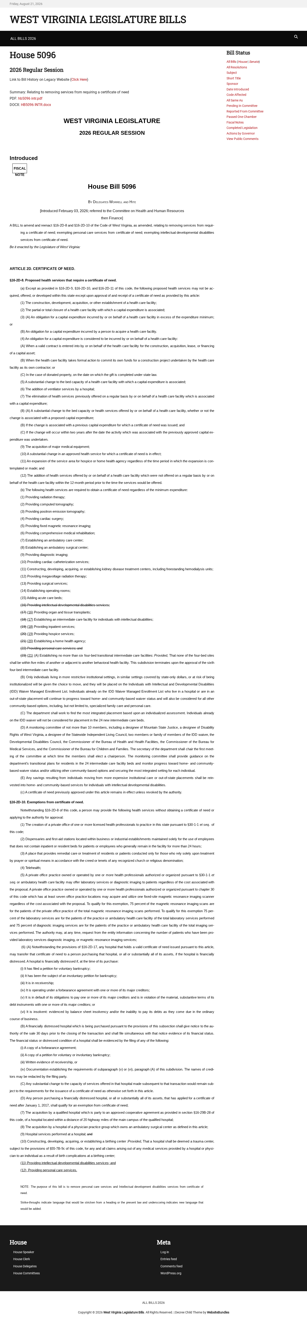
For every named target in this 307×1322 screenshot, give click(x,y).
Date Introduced (238, 89)
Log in (164, 1252)
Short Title (234, 78)
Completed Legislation (242, 128)
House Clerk (21, 1259)
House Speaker (23, 1252)
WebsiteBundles (218, 1312)
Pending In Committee (242, 106)
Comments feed (171, 1266)
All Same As (235, 100)
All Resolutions (237, 67)
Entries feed (168, 1259)
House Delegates (25, 1266)
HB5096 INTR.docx (36, 105)
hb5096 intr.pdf (30, 98)
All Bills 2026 (23, 38)
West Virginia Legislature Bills (98, 19)
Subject (232, 72)
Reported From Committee (245, 111)
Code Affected (236, 95)
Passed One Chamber (242, 117)
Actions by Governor (241, 133)
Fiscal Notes (235, 122)
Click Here (79, 79)
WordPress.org (170, 1273)
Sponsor (232, 83)
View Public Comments (242, 139)
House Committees (26, 1273)
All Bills (231, 61)
